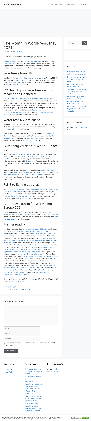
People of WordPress (43, 270)
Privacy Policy (8, 372)
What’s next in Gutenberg (34, 175)
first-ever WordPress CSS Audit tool (37, 229)
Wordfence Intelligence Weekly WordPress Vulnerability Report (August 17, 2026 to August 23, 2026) (77, 89)
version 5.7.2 (16, 124)
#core (38, 136)
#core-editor (42, 172)
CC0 (36, 101)
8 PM (36, 140)
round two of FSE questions (25, 198)
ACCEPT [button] (85, 418)
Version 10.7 (32, 161)
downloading (8, 129)
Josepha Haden (36, 249)
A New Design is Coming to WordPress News (19, 290)
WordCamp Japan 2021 (22, 245)
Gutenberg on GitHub (21, 172)
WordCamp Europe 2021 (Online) (15, 214)
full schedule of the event (49, 214)
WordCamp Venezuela (38, 240)
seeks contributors (33, 261)
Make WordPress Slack (12, 175)
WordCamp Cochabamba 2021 (45, 245)
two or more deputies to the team (30, 254)
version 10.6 (16, 154)
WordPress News (56, 4)
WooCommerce (70, 4)
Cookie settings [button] (76, 418)
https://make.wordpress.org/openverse (17, 112)
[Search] (84, 43)
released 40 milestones (16, 82)
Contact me (8, 369)
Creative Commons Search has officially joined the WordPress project (28, 99)
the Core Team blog (47, 170)
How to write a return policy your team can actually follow (77, 79)
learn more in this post (17, 179)
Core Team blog (32, 138)
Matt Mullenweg (9, 61)
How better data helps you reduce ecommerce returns (33, 371)
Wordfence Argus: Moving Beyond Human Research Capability (76, 109)
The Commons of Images (32, 61)
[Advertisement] (45, 22)
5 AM (29, 140)
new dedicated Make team (36, 110)
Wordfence (82, 4)
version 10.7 (28, 154)
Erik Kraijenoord (12, 4)
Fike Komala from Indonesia (13, 272)
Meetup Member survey (20, 240)
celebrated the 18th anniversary (23, 78)
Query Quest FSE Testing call (16, 196)
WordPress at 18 (10, 288)
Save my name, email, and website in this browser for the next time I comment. (30, 344)
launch (41, 78)
